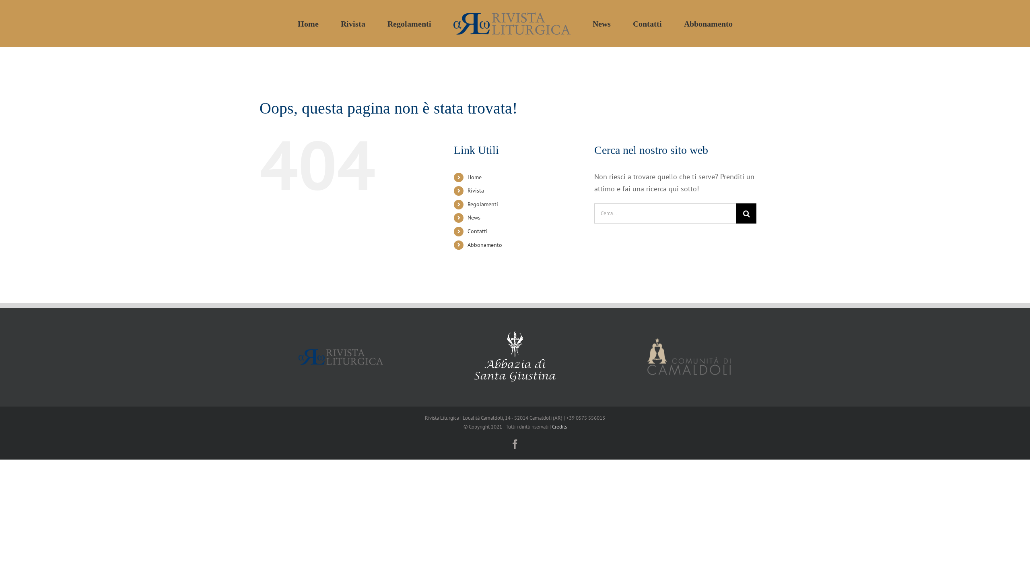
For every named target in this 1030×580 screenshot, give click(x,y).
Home (475, 177)
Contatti (478, 231)
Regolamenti (483, 204)
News (474, 217)
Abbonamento (485, 245)
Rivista (476, 190)
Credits (559, 426)
